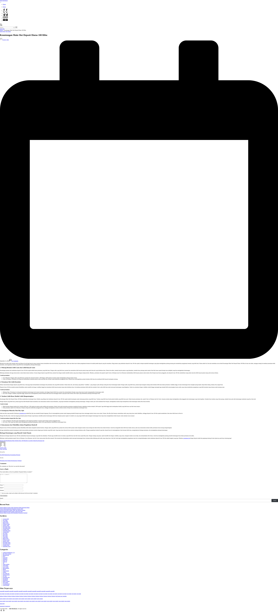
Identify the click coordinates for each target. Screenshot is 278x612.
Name (2, 485)
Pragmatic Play (6, 577)
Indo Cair (5, 560)
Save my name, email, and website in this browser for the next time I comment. (20, 493)
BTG (4, 556)
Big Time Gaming (7, 553)
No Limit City (6, 573)
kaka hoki (2, 603)
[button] (14, 27)
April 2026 (5, 521)
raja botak (2, 593)
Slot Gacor (28, 440)
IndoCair (5, 561)
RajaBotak (5, 580)
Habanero (5, 559)
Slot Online (8, 31)
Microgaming (6, 568)
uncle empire (3, 598)
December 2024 (6, 542)
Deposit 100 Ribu (4, 440)
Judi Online (2, 31)
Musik (4, 569)
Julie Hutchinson (4, 0)
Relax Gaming (6, 581)
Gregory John (3, 447)
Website (2, 490)
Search (1, 498)
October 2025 (6, 529)
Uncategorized (6, 584)
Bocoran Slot (6, 555)
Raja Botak (5, 578)
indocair (2, 596)
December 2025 (6, 526)
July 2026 (5, 520)
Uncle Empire (6, 585)
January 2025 (6, 541)
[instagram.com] (5, 18)
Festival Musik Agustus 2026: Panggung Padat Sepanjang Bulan (14, 507)
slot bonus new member (61, 596)
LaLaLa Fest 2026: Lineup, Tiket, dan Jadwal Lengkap (12, 510)
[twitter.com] (5, 13)
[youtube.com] (5, 20)
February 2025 (6, 539)
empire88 (2, 591)
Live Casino (5, 567)
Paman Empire (6, 574)
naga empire (3, 601)
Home (1, 30)
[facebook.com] (5, 10)
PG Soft (5, 576)
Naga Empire (6, 570)
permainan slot (22, 413)
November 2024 (6, 543)
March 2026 (5, 523)
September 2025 (6, 530)
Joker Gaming (6, 564)
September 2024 (6, 546)
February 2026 (6, 524)
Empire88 (5, 557)
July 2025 (5, 533)
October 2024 (6, 545)
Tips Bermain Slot (40, 440)
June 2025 (5, 534)
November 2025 (6, 528)
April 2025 (5, 537)
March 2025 (5, 538)
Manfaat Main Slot (12, 440)
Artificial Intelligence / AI (9, 552)
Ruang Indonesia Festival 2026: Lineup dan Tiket (11, 511)
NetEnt (4, 572)
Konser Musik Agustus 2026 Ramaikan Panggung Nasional (13, 512)
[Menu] (0, 2)
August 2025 (6, 532)
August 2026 (6, 519)
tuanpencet (2, 606)
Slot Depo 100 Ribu (21, 440)
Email (2, 487)
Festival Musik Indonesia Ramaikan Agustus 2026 (11, 509)
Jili (3, 563)
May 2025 (5, 536)
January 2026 (6, 525)
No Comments (15, 361)
